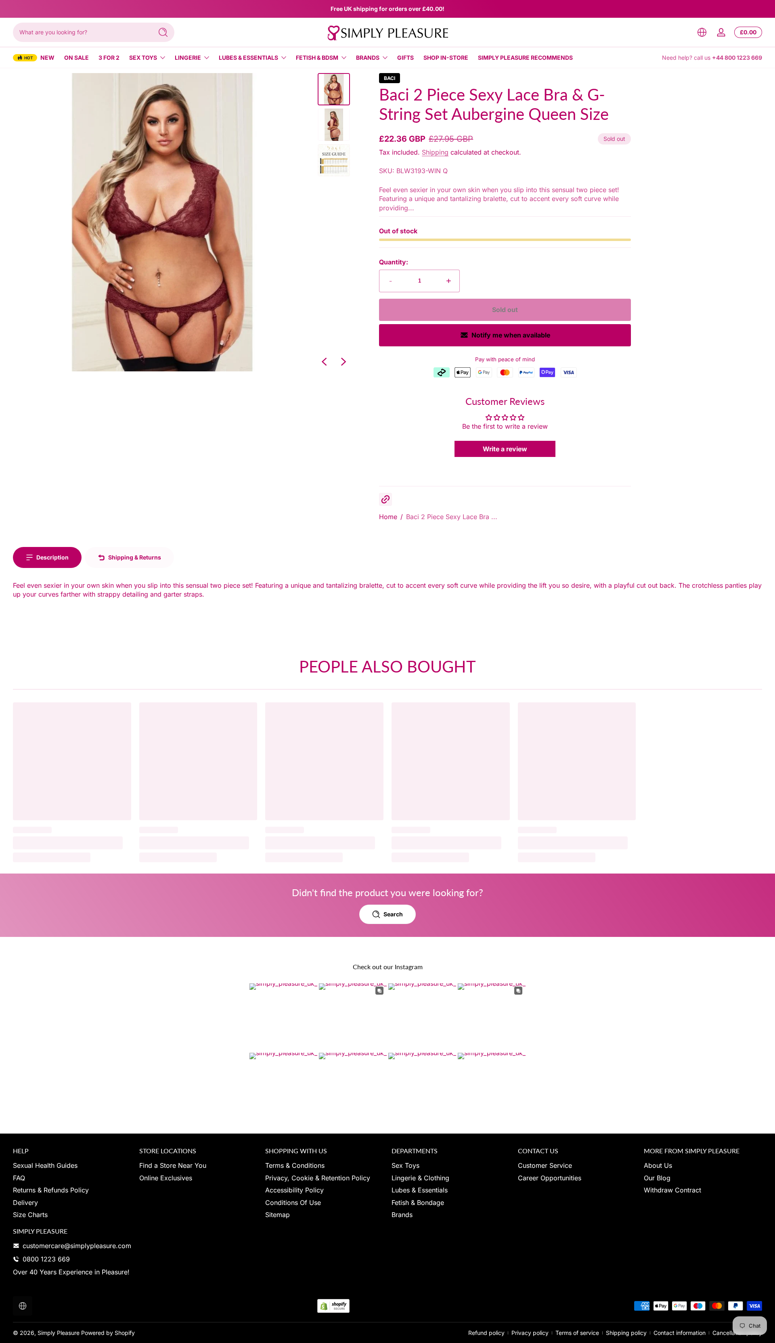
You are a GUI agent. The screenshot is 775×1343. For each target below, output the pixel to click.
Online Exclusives (165, 1178)
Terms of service (577, 1332)
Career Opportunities (549, 1178)
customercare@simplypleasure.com (77, 1246)
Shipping (435, 152)
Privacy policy (530, 1332)
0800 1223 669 (46, 1259)
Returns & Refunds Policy (51, 1190)
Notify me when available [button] (510, 335)
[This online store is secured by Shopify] (333, 1306)
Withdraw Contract (672, 1190)
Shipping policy (626, 1332)
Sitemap (277, 1215)
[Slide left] (324, 361)
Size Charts (30, 1215)
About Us (658, 1165)
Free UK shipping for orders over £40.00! (387, 8)
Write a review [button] (505, 449)
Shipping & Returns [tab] (134, 557)
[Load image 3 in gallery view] (334, 160)
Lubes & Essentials (248, 57)
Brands (367, 57)
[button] (702, 32)
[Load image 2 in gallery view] (334, 125)
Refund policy (486, 1332)
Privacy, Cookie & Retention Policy (317, 1178)
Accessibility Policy (294, 1190)
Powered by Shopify (108, 1332)
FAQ (19, 1178)
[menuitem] (72, 1165)
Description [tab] (52, 557)
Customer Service (545, 1165)
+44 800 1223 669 (737, 57)
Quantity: (393, 262)
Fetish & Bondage (418, 1202)
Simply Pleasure (59, 1332)
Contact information (680, 1332)
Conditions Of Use (293, 1202)
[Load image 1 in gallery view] (334, 89)
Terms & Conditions (295, 1165)
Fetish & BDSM (317, 57)
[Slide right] (343, 361)
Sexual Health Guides (45, 1165)
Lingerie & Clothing (420, 1178)
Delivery (25, 1202)
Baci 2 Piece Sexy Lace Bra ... (451, 517)
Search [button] (393, 914)
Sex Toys (143, 57)
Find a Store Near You (172, 1165)
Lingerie (188, 57)
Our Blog (657, 1178)
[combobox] (81, 32)
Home (388, 517)
